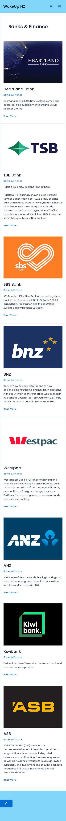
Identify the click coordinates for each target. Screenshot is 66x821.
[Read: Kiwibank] (33, 624)
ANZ (7, 565)
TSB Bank (12, 175)
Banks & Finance (13, 95)
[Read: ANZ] (33, 538)
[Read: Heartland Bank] (33, 62)
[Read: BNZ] (33, 347)
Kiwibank (12, 651)
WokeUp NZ (14, 6)
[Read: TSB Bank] (33, 148)
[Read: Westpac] (33, 440)
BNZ (7, 374)
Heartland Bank (19, 89)
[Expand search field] (6, 803)
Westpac (12, 467)
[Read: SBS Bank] (33, 257)
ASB (7, 733)
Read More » (11, 116)
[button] (51, 6)
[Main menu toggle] (59, 6)
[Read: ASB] (33, 706)
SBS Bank (12, 284)
